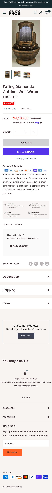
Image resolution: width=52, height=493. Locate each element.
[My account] (40, 12)
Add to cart (26, 142)
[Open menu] (4, 12)
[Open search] (35, 12)
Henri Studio (9, 109)
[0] (47, 12)
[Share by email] (47, 264)
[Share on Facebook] (31, 264)
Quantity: (7, 132)
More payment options (26, 158)
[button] (47, 12)
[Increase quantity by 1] (34, 132)
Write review (26, 336)
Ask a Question (20, 246)
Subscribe (12, 452)
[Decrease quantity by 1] (16, 132)
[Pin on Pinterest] (36, 264)
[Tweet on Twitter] (42, 264)
